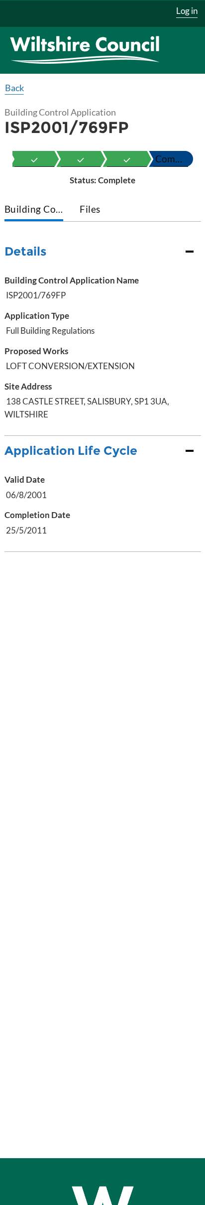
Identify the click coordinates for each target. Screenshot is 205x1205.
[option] (34, 159)
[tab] (34, 210)
